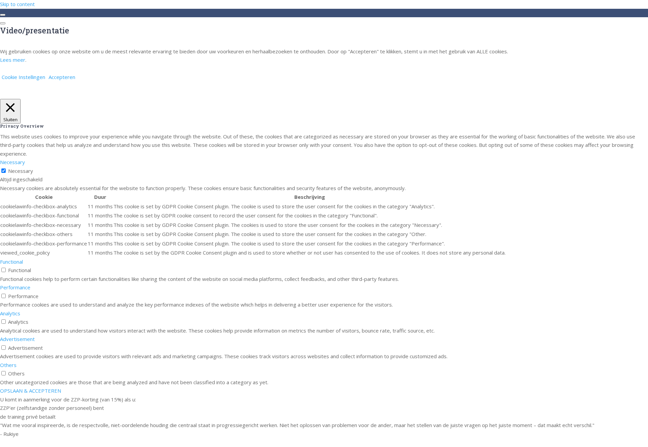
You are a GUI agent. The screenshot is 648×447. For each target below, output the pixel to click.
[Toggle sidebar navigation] (2, 15)
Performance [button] (15, 287)
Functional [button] (11, 261)
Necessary (20, 170)
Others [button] (8, 365)
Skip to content (17, 4)
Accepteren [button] (62, 77)
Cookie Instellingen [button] (23, 77)
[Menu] (2, 23)
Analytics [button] (10, 313)
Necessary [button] (12, 162)
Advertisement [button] (17, 339)
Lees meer (12, 59)
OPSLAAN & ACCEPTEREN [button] (30, 390)
